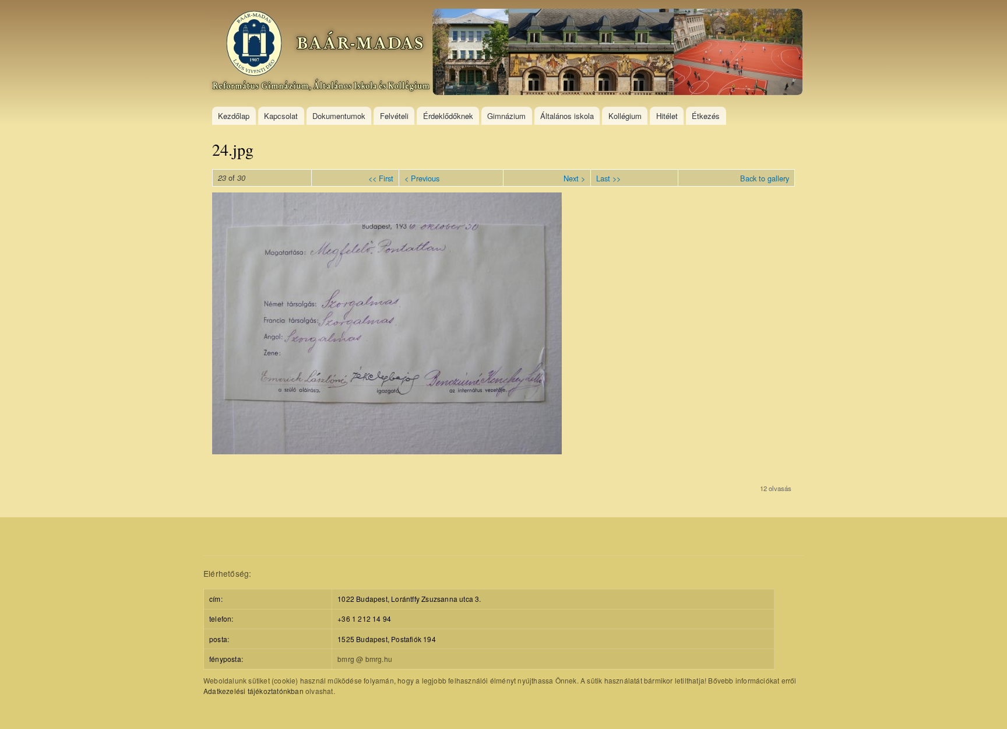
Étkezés (706, 115)
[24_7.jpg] (387, 450)
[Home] (507, 53)
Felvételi (394, 115)
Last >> (608, 178)
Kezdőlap (233, 115)
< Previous (421, 178)
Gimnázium (506, 115)
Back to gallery (764, 178)
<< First (380, 178)
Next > (574, 178)
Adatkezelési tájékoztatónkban (253, 691)
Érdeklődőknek (448, 115)
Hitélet (667, 115)
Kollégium (625, 115)
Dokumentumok (338, 115)
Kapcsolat (281, 115)
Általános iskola (567, 115)
